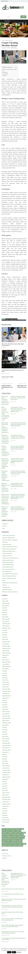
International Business (7, 838)
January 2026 (5, 605)
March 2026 (5, 601)
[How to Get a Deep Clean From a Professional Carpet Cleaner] (14, 335)
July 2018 (4, 754)
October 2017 (5, 774)
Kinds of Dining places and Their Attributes (13, 889)
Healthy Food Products (8, 560)
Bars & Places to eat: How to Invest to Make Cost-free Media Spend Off (13, 932)
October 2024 (5, 626)
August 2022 (5, 668)
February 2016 (6, 820)
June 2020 (4, 702)
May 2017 (4, 786)
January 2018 (5, 768)
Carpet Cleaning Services (7, 40)
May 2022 (4, 675)
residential (13, 842)
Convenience (5, 72)
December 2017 (6, 770)
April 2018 (4, 761)
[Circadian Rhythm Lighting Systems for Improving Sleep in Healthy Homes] (6, 471)
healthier (14, 836)
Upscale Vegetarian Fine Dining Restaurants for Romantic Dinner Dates (17, 485)
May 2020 (4, 705)
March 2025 (5, 617)
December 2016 (6, 797)
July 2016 (4, 808)
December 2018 (6, 743)
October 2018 (5, 747)
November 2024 (6, 623)
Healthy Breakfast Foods (8, 551)
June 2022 (4, 673)
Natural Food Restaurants (9, 578)
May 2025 (4, 612)
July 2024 (4, 630)
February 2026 (6, 603)
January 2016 (5, 822)
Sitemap (4, 858)
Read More (18, 952)
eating (15, 832)
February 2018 (6, 765)
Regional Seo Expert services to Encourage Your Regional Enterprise (14, 899)
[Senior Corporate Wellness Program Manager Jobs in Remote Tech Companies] (6, 446)
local (14, 838)
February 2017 (6, 792)
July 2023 (4, 657)
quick (8, 842)
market (18, 838)
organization (14, 840)
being (7, 829)
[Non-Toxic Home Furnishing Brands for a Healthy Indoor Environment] (6, 396)
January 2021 (5, 686)
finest (19, 832)
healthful (9, 836)
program (20, 840)
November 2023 (6, 648)
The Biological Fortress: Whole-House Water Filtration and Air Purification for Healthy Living (18, 409)
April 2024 (4, 637)
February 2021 (6, 684)
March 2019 (5, 736)
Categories (5, 524)
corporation (10, 832)
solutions (20, 843)
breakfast (12, 829)
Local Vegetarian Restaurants (10, 573)
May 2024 (4, 635)
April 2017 (4, 788)
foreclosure (8, 834)
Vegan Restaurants (7, 589)
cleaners (8, 830)
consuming (18, 830)
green (18, 834)
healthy (19, 836)
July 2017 (4, 781)
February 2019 (6, 738)
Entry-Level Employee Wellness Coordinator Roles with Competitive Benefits (18, 508)
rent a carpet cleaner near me (9, 320)
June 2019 (4, 729)
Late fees (4, 75)
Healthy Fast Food (7, 555)
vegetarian (4, 845)
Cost (3, 70)
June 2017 (4, 783)
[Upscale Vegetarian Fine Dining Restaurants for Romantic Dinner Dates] (6, 483)
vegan (24, 843)
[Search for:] (16, 16)
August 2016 (5, 806)
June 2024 (4, 632)
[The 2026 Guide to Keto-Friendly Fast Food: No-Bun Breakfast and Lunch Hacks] (6, 435)
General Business (6, 544)
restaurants (4, 843)
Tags (3, 528)
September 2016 (6, 804)
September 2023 (6, 653)
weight (9, 845)
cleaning (13, 830)
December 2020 (6, 689)
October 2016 (5, 802)
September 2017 (6, 777)
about (3, 829)
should (14, 843)
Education (5, 542)
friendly (13, 834)
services (10, 843)
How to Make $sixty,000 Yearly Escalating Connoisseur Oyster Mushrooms (12, 925)
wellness (14, 845)
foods (3, 834)
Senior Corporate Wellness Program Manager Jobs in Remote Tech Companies (17, 447)
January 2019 (5, 741)
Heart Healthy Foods (7, 567)
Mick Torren (14, 47)
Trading (4, 585)
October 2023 (5, 650)
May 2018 (4, 759)
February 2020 (6, 711)
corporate (4, 832)
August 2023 (5, 655)
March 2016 (5, 817)
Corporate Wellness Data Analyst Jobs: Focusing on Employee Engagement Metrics (17, 461)
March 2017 (5, 790)
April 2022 (4, 677)
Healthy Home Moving (8, 564)
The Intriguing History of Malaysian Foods (12, 894)
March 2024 (5, 639)
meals (22, 838)
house (23, 836)
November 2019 (6, 718)
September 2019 (6, 723)
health (3, 836)
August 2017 (5, 779)
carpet (21, 829)
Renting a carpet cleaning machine (9, 69)
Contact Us (5, 853)
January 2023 (5, 659)
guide (22, 834)
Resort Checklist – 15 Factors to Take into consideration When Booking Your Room (12, 906)
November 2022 (6, 662)
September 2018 (6, 750)
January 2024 (5, 644)
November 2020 (6, 691)
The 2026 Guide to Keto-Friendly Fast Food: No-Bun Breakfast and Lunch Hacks (18, 437)
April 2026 (4, 599)
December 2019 (6, 716)
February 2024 (6, 641)
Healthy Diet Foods (7, 553)
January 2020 (5, 714)
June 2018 (4, 756)
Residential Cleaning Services (9, 582)
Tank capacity (5, 74)
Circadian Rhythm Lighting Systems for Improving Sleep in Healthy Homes (18, 472)
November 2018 (6, 745)
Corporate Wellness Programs (10, 540)
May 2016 (4, 813)
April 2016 (4, 815)
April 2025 (4, 614)
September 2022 (6, 666)
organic (8, 840)
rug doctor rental (21, 320)
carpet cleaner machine (11, 318)
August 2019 (5, 725)
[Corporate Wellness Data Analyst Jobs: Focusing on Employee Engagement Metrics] (6, 458)
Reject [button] (14, 952)
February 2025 (6, 619)
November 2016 (6, 799)
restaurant (19, 842)
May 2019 (4, 732)
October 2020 (5, 693)
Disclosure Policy (6, 856)
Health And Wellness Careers (9, 546)
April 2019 (4, 734)
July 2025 (4, 608)
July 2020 (4, 700)
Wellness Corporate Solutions (10, 592)
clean (3, 830)
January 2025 (5, 621)
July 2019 (4, 727)
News (3, 580)
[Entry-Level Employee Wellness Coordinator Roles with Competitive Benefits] (6, 507)
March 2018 (5, 763)
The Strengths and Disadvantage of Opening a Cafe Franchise (13, 938)
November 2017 (6, 772)
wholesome (20, 845)
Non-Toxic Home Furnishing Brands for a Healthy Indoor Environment (18, 398)
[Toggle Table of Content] (15, 67)
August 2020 (5, 698)
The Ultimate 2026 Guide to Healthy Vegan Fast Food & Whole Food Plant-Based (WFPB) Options (18, 496)
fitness (23, 832)
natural (4, 840)
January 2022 (5, 682)
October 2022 (5, 664)
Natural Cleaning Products (9, 576)
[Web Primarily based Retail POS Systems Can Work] (14, 359)
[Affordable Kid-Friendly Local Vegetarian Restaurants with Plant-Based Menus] (6, 423)
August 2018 (5, 752)
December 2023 (6, 646)
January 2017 (5, 795)
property (4, 842)
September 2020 (6, 696)
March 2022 (5, 680)
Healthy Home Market (8, 562)
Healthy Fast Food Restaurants (10, 558)
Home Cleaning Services (8, 569)
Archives (4, 526)
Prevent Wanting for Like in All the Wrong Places (12, 912)
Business (17, 829)
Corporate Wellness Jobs (8, 537)
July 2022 (4, 671)
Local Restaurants (7, 571)
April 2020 (4, 707)
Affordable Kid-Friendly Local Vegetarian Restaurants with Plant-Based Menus (18, 424)
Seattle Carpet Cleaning (7, 376)
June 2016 (4, 811)
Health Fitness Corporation (9, 549)
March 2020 (5, 709)
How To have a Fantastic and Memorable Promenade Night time (12, 919)
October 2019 (5, 720)
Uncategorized (6, 587)
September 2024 (6, 628)
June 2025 (4, 610)
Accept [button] (9, 952)
